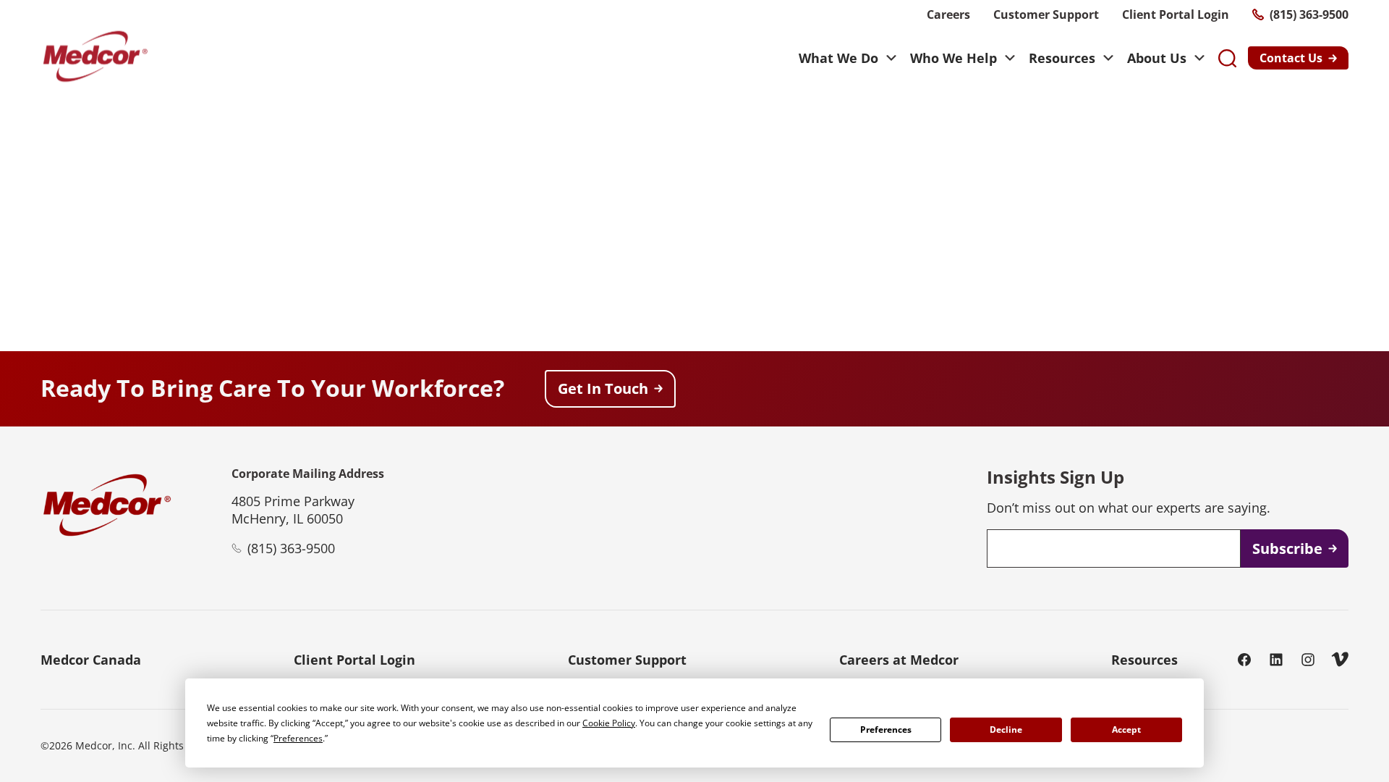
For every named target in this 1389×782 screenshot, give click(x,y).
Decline (1006, 729)
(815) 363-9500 (1309, 14)
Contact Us (1291, 58)
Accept (1126, 729)
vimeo (1339, 659)
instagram (1308, 659)
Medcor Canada (91, 659)
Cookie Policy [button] (608, 723)
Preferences (886, 729)
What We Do (838, 57)
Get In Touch (603, 388)
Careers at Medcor (899, 659)
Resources (1062, 57)
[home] (95, 58)
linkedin (1276, 659)
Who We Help (953, 57)
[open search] (1227, 58)
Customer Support (1046, 14)
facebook (1244, 659)
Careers (948, 14)
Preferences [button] (298, 738)
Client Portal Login (1175, 14)
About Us (1156, 57)
